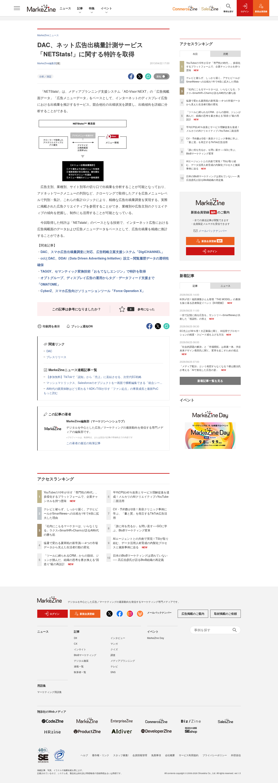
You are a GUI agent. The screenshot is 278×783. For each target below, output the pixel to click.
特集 (92, 8)
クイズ (114, 649)
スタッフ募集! (120, 755)
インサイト (80, 649)
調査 (113, 655)
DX (75, 638)
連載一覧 (79, 666)
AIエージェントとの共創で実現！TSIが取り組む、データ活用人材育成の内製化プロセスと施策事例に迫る (141, 542)
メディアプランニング (123, 660)
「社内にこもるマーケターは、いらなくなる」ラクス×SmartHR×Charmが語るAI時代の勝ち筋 (71, 530)
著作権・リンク (100, 755)
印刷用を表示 (51, 326)
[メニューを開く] (17, 8)
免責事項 (156, 755)
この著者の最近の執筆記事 (83, 443)
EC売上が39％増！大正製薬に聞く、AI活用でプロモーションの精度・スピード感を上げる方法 (210, 332)
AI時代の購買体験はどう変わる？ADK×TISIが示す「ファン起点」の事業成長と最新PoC (102, 389)
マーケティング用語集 (49, 692)
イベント (106, 8)
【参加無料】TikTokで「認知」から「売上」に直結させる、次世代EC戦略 (93, 377)
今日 (195, 54)
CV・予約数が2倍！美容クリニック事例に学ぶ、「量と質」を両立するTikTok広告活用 (140, 513)
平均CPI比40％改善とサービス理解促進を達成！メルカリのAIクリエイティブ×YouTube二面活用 (141, 496)
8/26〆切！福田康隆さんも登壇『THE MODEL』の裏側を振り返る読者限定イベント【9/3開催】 (210, 300)
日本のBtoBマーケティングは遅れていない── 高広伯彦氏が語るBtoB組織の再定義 (140, 557)
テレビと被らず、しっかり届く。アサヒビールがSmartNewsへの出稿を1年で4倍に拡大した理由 (71, 513)
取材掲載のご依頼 (225, 613)
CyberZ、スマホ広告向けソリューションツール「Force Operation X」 (92, 290)
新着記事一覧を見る (210, 381)
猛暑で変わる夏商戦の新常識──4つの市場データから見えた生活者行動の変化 (71, 545)
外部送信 (236, 755)
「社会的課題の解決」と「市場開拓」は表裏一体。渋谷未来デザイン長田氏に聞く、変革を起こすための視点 (210, 348)
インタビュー (118, 638)
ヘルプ (84, 755)
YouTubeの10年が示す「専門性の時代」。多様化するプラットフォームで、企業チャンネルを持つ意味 (71, 496)
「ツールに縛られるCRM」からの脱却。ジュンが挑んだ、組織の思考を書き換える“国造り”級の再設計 (71, 559)
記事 (80, 8)
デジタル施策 (81, 660)
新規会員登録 (211, 241)
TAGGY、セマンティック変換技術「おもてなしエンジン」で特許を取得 (93, 271)
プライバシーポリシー (214, 755)
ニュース (65, 8)
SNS (113, 672)
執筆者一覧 (80, 672)
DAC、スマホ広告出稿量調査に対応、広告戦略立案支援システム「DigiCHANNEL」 (102, 251)
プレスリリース (56, 357)
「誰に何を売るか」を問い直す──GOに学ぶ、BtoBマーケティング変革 (140, 528)
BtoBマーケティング (85, 655)
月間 (225, 54)
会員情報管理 (139, 755)
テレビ (114, 666)
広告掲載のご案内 (193, 613)
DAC (49, 351)
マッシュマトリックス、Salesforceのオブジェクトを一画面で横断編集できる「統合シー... (104, 383)
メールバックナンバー (212, 231)
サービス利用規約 (188, 755)
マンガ (114, 643)
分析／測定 (45, 76)
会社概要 (170, 755)
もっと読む (51, 393)
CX (75, 643)
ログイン (212, 251)
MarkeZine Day (155, 638)
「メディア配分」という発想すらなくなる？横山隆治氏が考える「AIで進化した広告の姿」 (210, 367)
